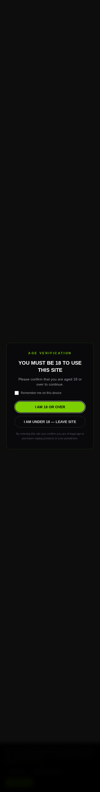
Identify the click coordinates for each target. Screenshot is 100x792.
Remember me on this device (41, 393)
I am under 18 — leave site (50, 422)
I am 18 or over (50, 407)
